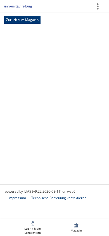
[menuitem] (33, 227)
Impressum (17, 197)
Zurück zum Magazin (22, 19)
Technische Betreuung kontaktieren (58, 197)
